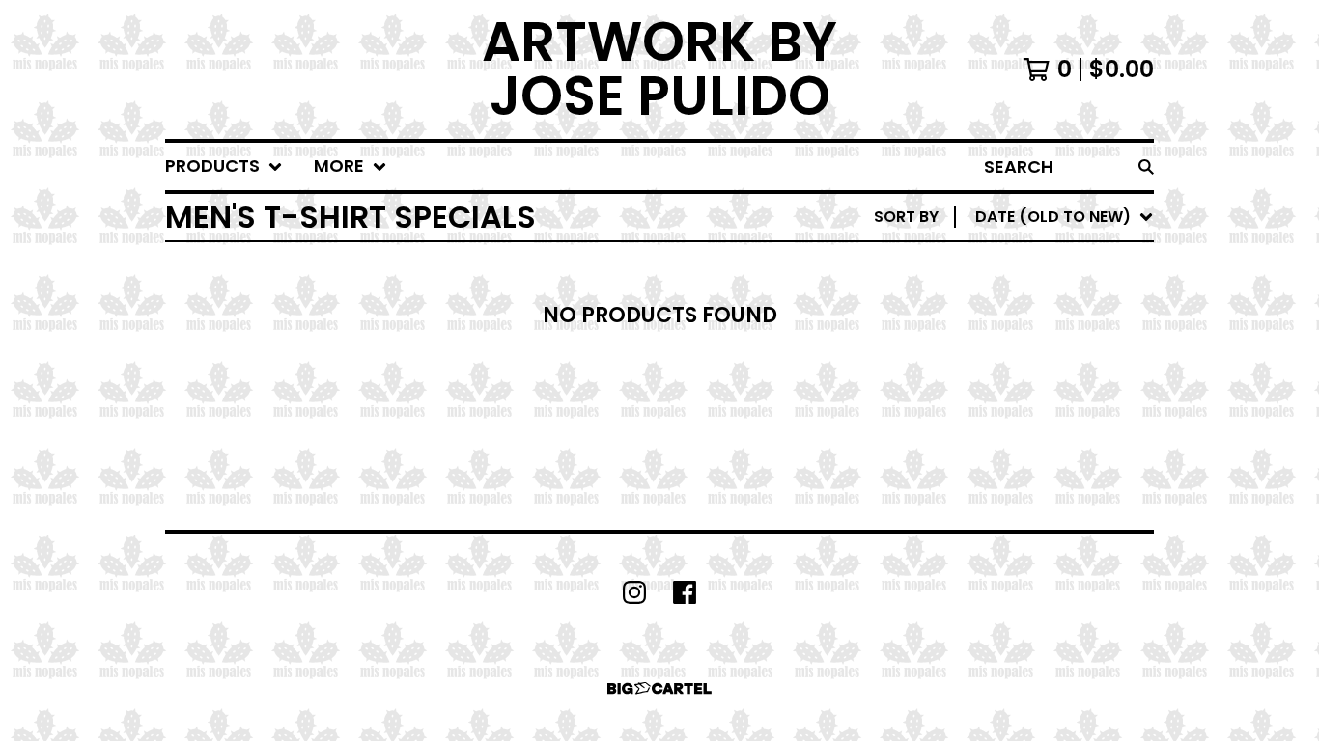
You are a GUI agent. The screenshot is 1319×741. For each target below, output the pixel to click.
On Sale (967, 298)
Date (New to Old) (1013, 421)
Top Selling (983, 328)
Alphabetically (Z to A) (1035, 390)
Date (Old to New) (1013, 452)
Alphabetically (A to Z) (1035, 359)
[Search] (1146, 166)
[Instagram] (634, 592)
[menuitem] (224, 166)
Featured (974, 267)
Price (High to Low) (1019, 514)
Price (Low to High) (1019, 483)
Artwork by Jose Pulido (659, 69)
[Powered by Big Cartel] (659, 688)
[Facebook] (684, 592)
